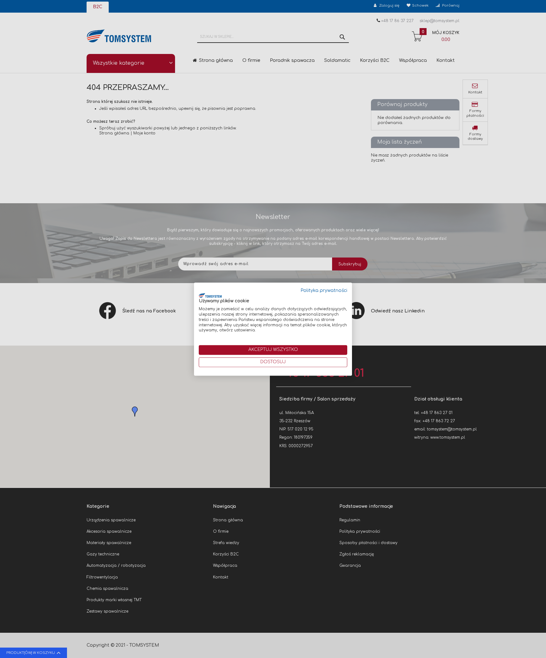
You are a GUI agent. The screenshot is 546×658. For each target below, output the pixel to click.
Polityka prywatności (324, 290)
